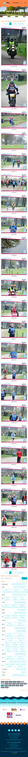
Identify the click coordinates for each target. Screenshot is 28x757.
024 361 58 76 (14, 738)
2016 (18, 683)
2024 (10, 681)
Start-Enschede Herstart (10, 665)
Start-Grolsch (13, 661)
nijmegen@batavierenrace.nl (14, 739)
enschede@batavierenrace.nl (14, 748)
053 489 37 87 (14, 746)
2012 (6, 685)
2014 (25, 683)
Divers (23, 672)
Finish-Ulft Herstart (15, 616)
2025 (6, 681)
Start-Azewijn (21, 609)
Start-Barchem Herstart (7, 645)
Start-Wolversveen (10, 634)
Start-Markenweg (10, 624)
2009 (17, 685)
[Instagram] (12, 730)
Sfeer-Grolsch (21, 661)
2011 (10, 685)
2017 (14, 683)
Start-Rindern (8, 598)
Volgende (20, 23)
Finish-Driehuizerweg (19, 587)
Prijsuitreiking (17, 675)
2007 (2, 687)
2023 (14, 681)
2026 (2, 681)
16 (15, 23)
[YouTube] (19, 730)
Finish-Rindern (15, 598)
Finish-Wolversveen (20, 634)
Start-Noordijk (8, 650)
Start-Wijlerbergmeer (7, 590)
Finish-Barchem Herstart (14, 645)
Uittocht (23, 669)
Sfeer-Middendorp (20, 654)
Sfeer (18, 669)
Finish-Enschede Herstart (20, 665)
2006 (7, 687)
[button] (21, 3)
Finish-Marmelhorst (20, 613)
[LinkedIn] (16, 730)
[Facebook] (9, 730)
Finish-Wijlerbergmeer (16, 590)
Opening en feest (17, 584)
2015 (21, 683)
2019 (7, 683)
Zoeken (24, 578)
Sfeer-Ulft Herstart (22, 616)
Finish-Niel (16, 594)
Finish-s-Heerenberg (14, 606)
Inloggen (16, 2)
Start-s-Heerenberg (6, 606)
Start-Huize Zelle (10, 639)
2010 (13, 685)
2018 (10, 683)
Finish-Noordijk (15, 650)
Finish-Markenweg (20, 624)
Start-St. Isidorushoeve (10, 657)
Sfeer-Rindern (22, 598)
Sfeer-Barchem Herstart (22, 645)
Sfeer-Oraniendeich (20, 602)
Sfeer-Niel (22, 594)
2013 (2, 685)
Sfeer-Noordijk (22, 650)
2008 (21, 685)
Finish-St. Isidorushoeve (20, 657)
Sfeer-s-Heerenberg (22, 606)
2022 (18, 681)
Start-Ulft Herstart (7, 616)
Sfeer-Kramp (22, 620)
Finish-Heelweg (21, 631)
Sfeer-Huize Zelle (21, 639)
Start (24, 584)
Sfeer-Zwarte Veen (20, 628)
